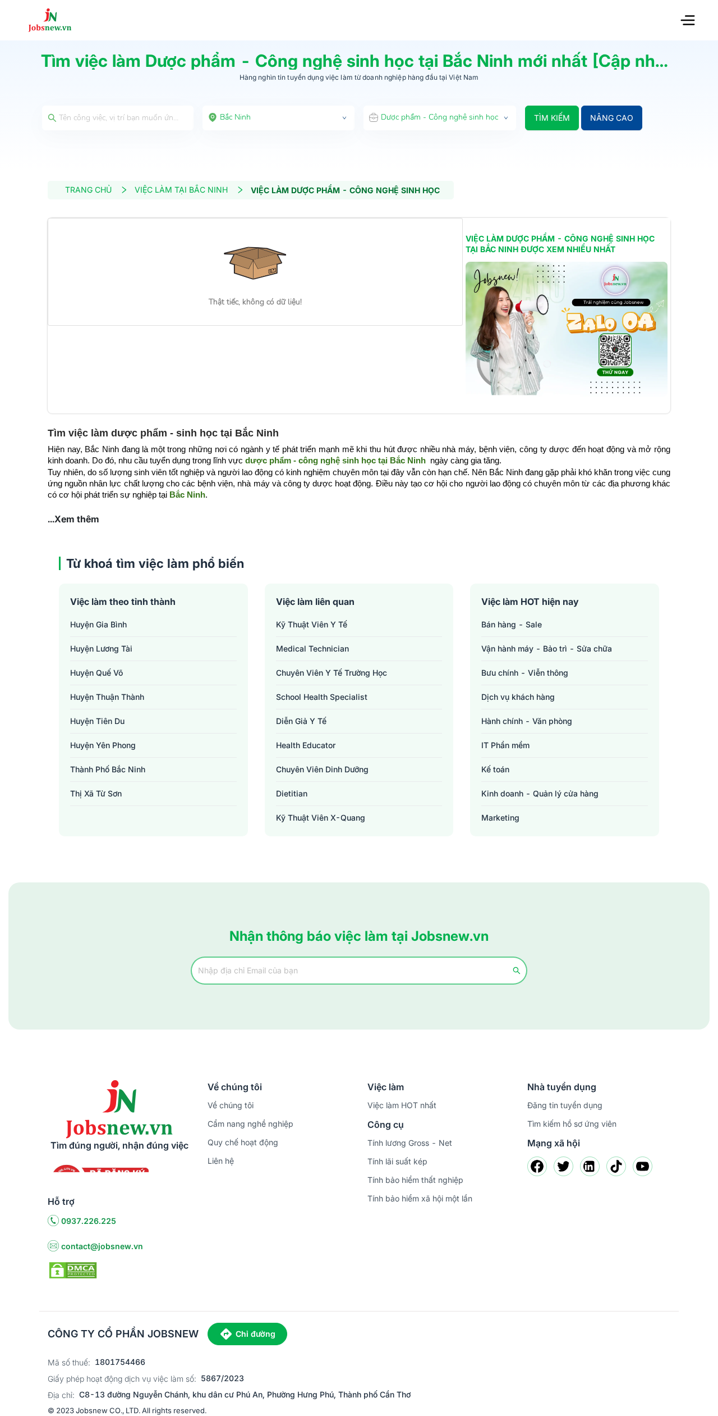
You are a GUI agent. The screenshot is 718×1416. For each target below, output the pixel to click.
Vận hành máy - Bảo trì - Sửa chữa (546, 648)
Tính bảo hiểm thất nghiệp (415, 1180)
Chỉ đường (255, 1333)
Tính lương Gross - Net (409, 1143)
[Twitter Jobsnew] (563, 1166)
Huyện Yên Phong (103, 745)
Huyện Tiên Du (97, 721)
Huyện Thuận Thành (107, 697)
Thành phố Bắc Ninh (107, 769)
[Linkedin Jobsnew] (590, 1166)
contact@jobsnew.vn (102, 1246)
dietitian (291, 793)
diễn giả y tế (301, 721)
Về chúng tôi (231, 1105)
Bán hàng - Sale (511, 624)
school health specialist (321, 697)
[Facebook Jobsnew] (537, 1166)
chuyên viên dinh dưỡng (322, 769)
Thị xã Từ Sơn (96, 793)
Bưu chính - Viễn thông (524, 672)
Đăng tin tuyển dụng (564, 1105)
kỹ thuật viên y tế (311, 624)
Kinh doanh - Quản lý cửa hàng (540, 793)
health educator (305, 745)
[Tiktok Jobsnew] (616, 1166)
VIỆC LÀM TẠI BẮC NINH (181, 189)
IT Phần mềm (505, 745)
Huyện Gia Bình (98, 624)
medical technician (312, 648)
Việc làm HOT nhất (401, 1105)
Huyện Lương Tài (101, 648)
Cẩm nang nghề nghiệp (250, 1123)
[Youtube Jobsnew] (642, 1166)
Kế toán (495, 769)
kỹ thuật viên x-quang (320, 817)
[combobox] (278, 118)
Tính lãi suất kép (397, 1161)
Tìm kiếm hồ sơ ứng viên (571, 1123)
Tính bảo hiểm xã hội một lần (419, 1198)
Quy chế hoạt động (243, 1142)
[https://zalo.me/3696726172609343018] (567, 329)
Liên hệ (221, 1160)
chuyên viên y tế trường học (331, 672)
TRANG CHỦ (88, 189)
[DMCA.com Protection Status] (73, 1269)
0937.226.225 (88, 1221)
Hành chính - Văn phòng (526, 721)
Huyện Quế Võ (96, 672)
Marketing (500, 817)
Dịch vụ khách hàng (518, 697)
